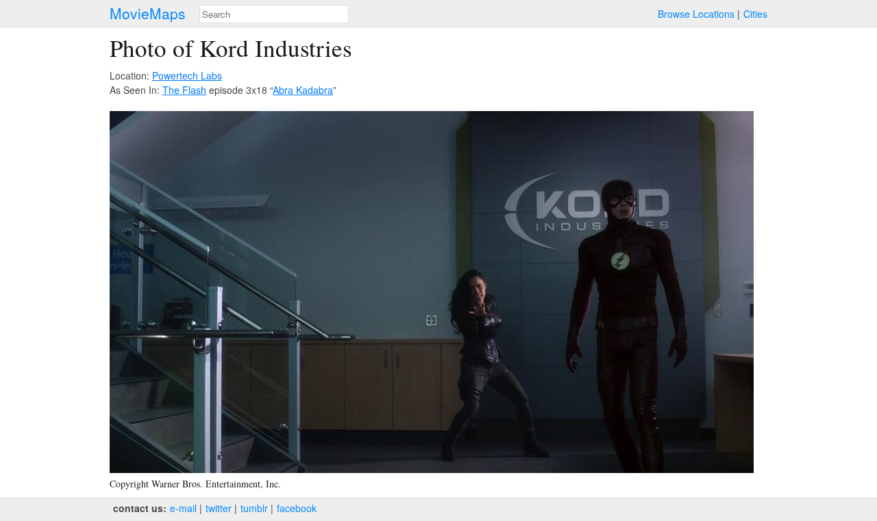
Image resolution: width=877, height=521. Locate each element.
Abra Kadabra (303, 90)
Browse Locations (696, 14)
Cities (755, 14)
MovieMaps (148, 13)
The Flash (184, 90)
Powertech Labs (187, 75)
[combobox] (274, 14)
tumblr (254, 508)
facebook (297, 508)
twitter (219, 508)
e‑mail (183, 508)
